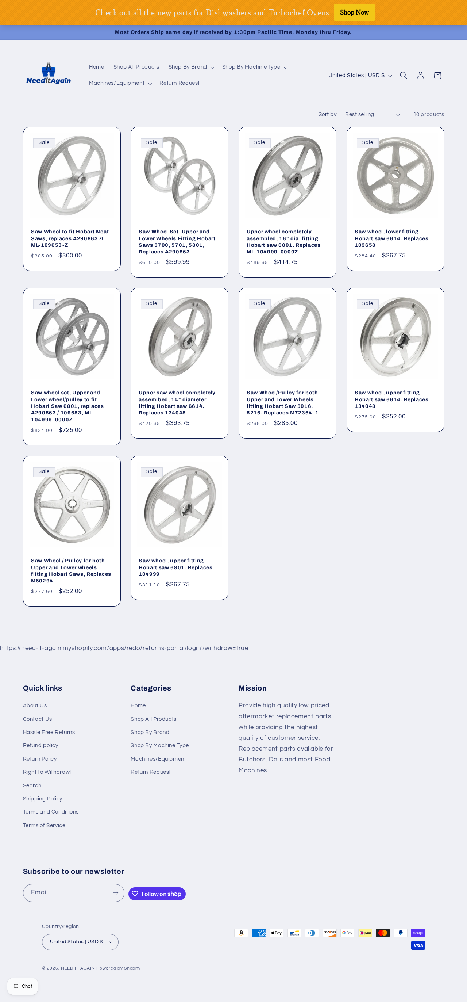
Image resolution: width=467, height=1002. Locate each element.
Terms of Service (44, 825)
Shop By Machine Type (160, 746)
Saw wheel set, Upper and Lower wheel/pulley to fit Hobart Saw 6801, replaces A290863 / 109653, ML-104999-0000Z (67, 406)
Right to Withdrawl (47, 772)
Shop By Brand (150, 732)
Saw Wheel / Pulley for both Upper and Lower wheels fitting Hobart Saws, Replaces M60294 (71, 571)
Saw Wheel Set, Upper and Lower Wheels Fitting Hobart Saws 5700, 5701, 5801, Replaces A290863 (177, 242)
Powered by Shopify (118, 969)
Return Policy (40, 759)
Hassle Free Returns (49, 732)
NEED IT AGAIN (78, 969)
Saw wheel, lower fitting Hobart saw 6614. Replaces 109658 (392, 238)
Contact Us (37, 719)
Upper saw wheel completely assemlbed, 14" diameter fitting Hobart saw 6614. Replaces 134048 (177, 403)
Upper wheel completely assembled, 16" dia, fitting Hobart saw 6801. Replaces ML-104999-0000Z (284, 242)
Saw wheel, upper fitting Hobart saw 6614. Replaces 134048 (392, 399)
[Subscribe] (115, 893)
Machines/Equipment (158, 759)
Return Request (151, 772)
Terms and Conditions (51, 812)
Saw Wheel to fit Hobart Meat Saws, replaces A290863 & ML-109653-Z (70, 238)
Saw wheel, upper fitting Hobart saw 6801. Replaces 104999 (176, 567)
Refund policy (40, 746)
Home (138, 705)
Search (32, 785)
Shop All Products (154, 719)
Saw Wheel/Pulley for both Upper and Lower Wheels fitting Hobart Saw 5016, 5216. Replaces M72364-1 (283, 403)
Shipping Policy (42, 799)
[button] (190, 68)
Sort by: (328, 114)
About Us (35, 705)
